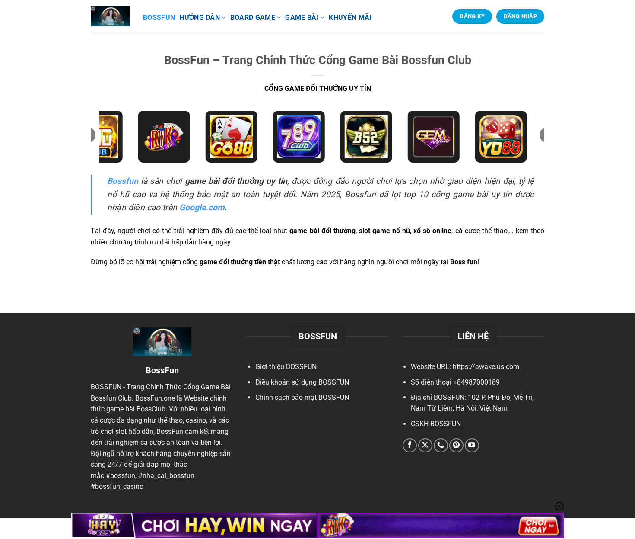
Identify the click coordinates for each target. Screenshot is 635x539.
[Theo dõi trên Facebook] (410, 445)
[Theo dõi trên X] (425, 445)
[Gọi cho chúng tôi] (441, 445)
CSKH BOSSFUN (436, 424)
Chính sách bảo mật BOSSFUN (302, 397)
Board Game (252, 17)
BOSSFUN (106, 387)
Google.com (202, 207)
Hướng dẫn (199, 17)
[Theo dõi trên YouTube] (472, 445)
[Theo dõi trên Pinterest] (456, 445)
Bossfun (159, 17)
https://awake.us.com (486, 367)
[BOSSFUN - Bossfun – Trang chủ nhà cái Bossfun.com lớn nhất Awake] (110, 16)
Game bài (302, 17)
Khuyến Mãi (350, 17)
